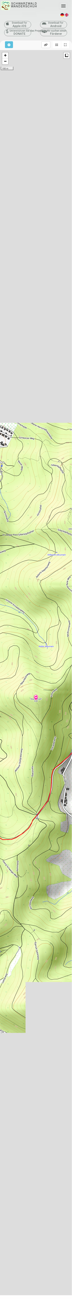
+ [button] (5, 55)
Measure (67, 55)
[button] (57, 44)
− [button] (5, 61)
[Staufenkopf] (36, 698)
